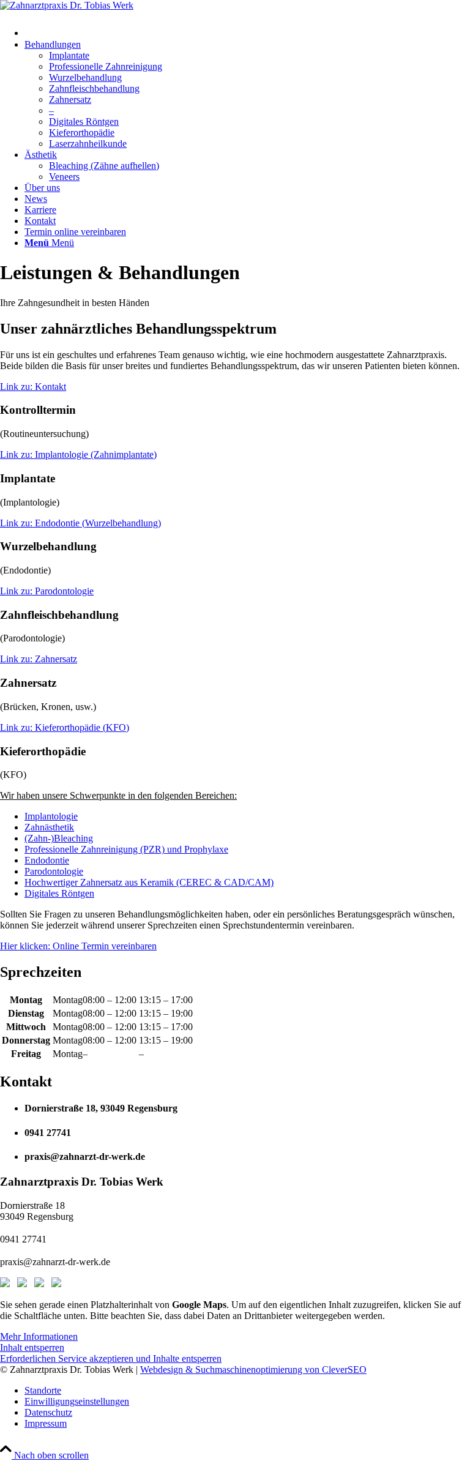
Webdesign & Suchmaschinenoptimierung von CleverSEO (253, 1369)
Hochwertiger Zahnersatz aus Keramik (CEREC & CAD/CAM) (149, 882)
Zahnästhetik (49, 827)
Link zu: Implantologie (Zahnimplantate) (78, 454)
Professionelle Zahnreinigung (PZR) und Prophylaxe (126, 849)
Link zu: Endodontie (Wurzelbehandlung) (80, 523)
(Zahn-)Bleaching (58, 838)
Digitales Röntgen (59, 893)
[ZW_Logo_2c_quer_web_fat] (66, 5)
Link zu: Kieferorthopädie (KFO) (64, 727)
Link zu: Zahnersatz (38, 659)
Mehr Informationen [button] (39, 1336)
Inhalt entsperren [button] (32, 1347)
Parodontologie (53, 871)
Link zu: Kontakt (33, 386)
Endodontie (46, 860)
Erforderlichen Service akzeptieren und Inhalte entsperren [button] (111, 1358)
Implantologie (51, 816)
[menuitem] (247, 30)
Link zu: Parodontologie (47, 591)
